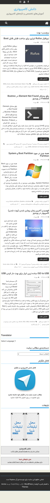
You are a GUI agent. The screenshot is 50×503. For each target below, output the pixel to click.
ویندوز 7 (34, 144)
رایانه (41, 201)
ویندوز (22, 204)
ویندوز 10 (40, 144)
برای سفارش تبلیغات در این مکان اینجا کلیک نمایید (25, 462)
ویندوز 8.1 (23, 144)
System (22, 201)
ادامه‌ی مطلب (43, 79)
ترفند (41, 264)
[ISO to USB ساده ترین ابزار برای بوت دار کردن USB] (34, 281)
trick (11, 264)
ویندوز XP (16, 144)
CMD (29, 147)
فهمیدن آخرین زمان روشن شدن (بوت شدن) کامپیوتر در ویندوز (28, 212)
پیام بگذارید (17, 147)
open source (35, 87)
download (17, 84)
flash (23, 84)
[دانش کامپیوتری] (47, 23)
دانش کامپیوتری (25, 9)
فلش (13, 87)
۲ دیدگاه (42, 90)
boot (8, 84)
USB (41, 87)
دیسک (21, 87)
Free (27, 84)
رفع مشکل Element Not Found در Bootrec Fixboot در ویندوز (28, 97)
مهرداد (35, 42)
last (8, 264)
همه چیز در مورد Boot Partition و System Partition (28, 155)
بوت (29, 87)
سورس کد (40, 84)
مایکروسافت (28, 204)
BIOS (4, 84)
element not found (38, 147)
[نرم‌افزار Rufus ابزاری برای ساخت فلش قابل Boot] (34, 46)
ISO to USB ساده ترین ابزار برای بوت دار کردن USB (25, 273)
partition (16, 201)
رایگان (16, 87)
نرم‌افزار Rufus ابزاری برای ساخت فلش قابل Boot (26, 38)
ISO (24, 322)
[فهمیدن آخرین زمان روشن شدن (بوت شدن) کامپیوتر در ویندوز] (34, 221)
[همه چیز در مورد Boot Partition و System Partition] (34, 163)
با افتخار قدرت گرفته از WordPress (36, 484)
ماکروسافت (36, 204)
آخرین (37, 267)
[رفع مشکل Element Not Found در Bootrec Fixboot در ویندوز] (34, 106)
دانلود (45, 84)
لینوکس (37, 201)
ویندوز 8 (29, 144)
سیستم (47, 204)
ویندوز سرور (10, 144)
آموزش (45, 144)
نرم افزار (35, 84)
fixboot (47, 147)
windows (46, 87)
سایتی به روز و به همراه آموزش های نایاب (25, 451)
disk (12, 84)
